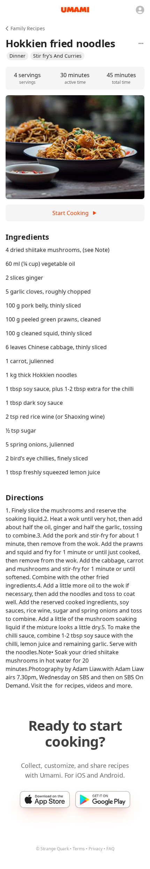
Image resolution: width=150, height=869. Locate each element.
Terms (79, 849)
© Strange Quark (52, 849)
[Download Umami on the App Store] (45, 799)
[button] (17, 56)
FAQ (110, 849)
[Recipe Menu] (141, 43)
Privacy (96, 849)
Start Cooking (70, 213)
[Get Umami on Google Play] (102, 799)
